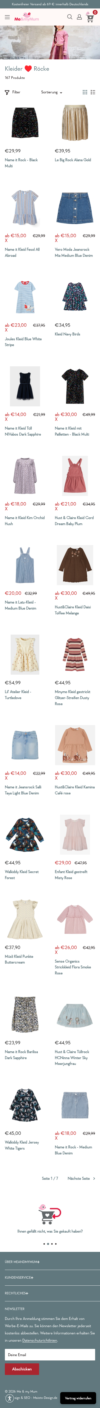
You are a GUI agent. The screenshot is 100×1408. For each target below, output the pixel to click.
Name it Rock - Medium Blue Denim (73, 1150)
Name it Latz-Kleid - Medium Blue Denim (20, 605)
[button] (10, 1398)
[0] (90, 17)
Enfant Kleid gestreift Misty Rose (71, 875)
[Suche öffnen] (70, 17)
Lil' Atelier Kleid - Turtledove (18, 695)
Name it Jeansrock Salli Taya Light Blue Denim (23, 790)
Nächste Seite (79, 1178)
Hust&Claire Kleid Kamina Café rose (75, 790)
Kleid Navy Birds (67, 334)
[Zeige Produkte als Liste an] (93, 92)
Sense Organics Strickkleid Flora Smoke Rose (73, 967)
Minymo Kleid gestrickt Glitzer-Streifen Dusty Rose (72, 698)
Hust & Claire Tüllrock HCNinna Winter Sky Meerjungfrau (72, 1058)
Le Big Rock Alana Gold (73, 160)
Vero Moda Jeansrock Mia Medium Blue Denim (74, 252)
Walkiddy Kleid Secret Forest (22, 875)
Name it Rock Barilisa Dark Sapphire (21, 1055)
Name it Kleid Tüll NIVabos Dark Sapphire (23, 431)
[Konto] (79, 17)
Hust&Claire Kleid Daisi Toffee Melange (73, 610)
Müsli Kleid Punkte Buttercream (19, 959)
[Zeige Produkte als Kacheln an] (85, 92)
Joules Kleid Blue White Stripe (23, 342)
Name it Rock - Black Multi (21, 163)
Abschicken (22, 1369)
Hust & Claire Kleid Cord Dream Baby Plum (74, 521)
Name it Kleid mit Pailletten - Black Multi (72, 431)
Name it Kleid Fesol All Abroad (22, 252)
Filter (16, 92)
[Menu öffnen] (7, 17)
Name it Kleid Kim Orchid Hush (25, 521)
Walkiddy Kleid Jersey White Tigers (22, 1145)
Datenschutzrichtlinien (39, 1340)
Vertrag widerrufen (78, 1398)
